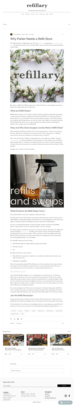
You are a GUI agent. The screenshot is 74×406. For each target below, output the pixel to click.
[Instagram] (65, 395)
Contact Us (47, 396)
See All (69, 331)
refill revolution (50, 310)
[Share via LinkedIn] (18, 319)
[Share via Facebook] (11, 319)
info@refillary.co (7, 394)
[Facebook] (69, 395)
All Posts (5, 24)
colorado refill (59, 310)
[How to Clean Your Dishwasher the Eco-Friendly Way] (60, 340)
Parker (22, 313)
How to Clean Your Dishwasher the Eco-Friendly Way (58, 348)
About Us (47, 394)
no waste (20, 310)
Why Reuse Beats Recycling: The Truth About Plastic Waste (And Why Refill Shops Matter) (13, 348)
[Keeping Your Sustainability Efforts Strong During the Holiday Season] (37, 340)
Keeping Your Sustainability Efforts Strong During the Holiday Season (36, 348)
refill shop (27, 310)
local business (41, 310)
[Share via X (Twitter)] (14, 319)
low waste (13, 310)
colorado (33, 310)
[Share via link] (21, 319)
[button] (69, 24)
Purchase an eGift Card (50, 398)
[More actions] (63, 34)
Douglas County (14, 313)
